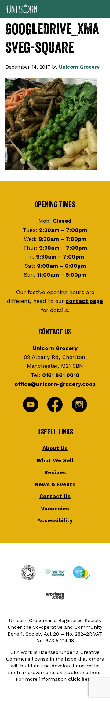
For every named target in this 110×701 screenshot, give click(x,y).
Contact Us (55, 496)
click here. (81, 679)
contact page (84, 301)
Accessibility (55, 520)
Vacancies (55, 508)
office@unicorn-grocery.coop (55, 384)
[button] (55, 9)
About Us (55, 448)
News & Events (55, 484)
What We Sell (55, 460)
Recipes (55, 472)
